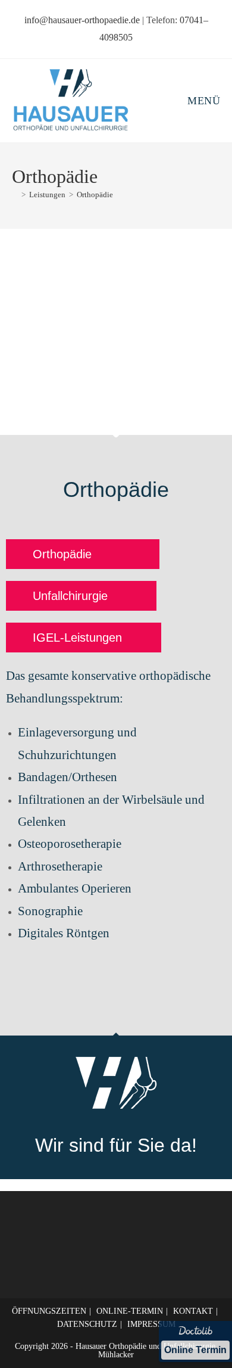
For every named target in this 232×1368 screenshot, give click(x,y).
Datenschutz (87, 1324)
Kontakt (193, 1311)
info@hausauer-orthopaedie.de (82, 20)
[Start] (15, 194)
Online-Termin (129, 1311)
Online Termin (195, 1350)
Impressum (151, 1324)
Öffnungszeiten (49, 1311)
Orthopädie (95, 194)
